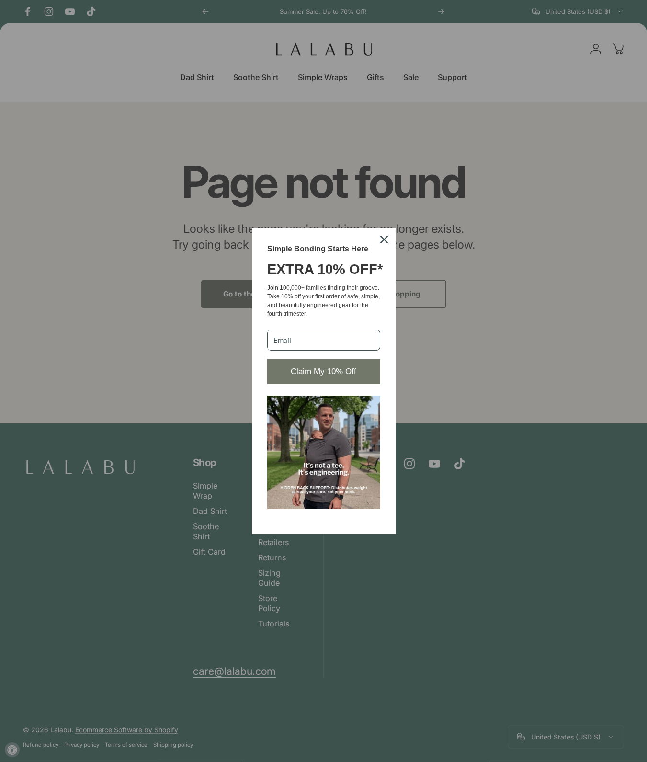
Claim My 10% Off (323, 371)
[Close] (384, 239)
